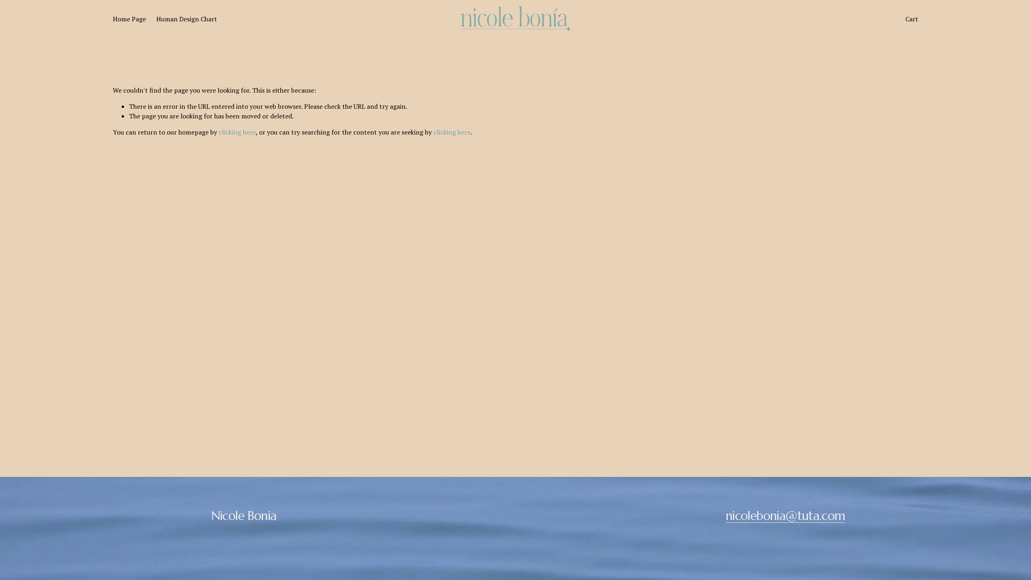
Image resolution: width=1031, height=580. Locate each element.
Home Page (129, 18)
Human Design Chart (186, 18)
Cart (911, 18)
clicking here (237, 132)
